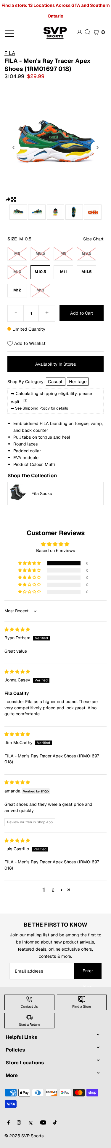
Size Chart (93, 239)
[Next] (97, 147)
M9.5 (86, 253)
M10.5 (40, 271)
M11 (63, 271)
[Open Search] (87, 32)
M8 (17, 253)
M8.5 (40, 253)
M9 (63, 253)
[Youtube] (43, 1123)
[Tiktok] (55, 1123)
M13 (40, 290)
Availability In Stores (55, 364)
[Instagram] (19, 1123)
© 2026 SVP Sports (24, 1136)
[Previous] (13, 147)
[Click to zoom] (13, 199)
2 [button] (53, 890)
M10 (17, 271)
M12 (17, 290)
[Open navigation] (18, 33)
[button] (30, 563)
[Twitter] (30, 1123)
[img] (17, 629)
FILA (9, 53)
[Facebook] (8, 1123)
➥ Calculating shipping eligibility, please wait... (51, 397)
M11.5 (86, 271)
